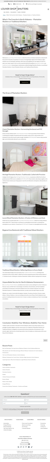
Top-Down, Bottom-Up (9, 428)
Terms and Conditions (13, 409)
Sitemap (31, 452)
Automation (6, 423)
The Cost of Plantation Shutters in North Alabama (13, 355)
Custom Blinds (30, 419)
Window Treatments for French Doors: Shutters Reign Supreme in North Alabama (20, 357)
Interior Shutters (21, 24)
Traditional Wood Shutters (30, 272)
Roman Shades (5, 379)
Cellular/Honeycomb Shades (8, 376)
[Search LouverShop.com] (29, 444)
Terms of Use (19, 452)
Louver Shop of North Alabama (15, 57)
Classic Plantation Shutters (22, 133)
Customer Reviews (26, 428)
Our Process (24, 426)
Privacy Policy (20, 409)
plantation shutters (39, 63)
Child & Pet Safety (8, 430)
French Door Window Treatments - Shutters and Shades (14, 386)
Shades (4, 374)
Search (45, 340)
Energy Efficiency (6, 384)
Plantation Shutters (13, 24)
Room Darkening (7, 426)
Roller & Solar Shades (7, 381)
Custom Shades (19, 419)
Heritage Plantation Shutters (23, 177)
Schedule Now (25, 82)
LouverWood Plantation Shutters (26, 220)
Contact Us (43, 426)
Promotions (43, 423)
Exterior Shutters (41, 419)
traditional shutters (6, 65)
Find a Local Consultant (27, 423)
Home (4, 15)
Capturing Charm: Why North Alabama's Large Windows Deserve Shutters (19, 359)
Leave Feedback (44, 428)
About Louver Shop (26, 425)
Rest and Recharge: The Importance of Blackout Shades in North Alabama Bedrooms (21, 348)
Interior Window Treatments (32, 24)
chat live (19, 396)
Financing (42, 425)
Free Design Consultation (38, 1)
